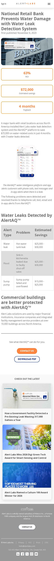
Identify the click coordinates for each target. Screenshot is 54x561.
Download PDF (27, 359)
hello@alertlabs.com (27, 546)
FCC (30, 542)
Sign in (3, 4)
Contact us (27, 351)
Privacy (21, 542)
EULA (38, 542)
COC (46, 542)
